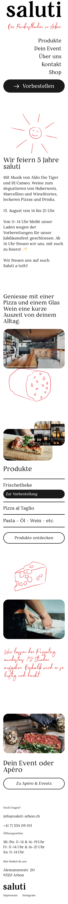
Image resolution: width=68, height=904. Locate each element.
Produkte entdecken (34, 537)
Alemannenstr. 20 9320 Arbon (19, 872)
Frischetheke (17, 485)
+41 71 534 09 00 (17, 825)
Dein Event (47, 48)
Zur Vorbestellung (21, 494)
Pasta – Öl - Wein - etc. (28, 521)
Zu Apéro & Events (34, 783)
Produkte (49, 40)
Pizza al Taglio (18, 508)
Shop (55, 72)
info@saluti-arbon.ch (21, 816)
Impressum (10, 895)
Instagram (28, 895)
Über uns (50, 56)
